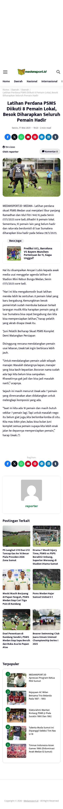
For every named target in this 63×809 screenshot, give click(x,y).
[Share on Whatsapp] (21, 137)
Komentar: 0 (51, 152)
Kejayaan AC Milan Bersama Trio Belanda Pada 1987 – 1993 (40, 695)
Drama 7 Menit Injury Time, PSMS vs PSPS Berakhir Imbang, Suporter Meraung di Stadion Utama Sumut (45, 557)
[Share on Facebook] (8, 137)
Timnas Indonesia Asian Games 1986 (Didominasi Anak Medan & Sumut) (42, 748)
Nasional (32, 81)
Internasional (49, 81)
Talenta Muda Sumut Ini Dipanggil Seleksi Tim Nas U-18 (42, 731)
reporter (31, 506)
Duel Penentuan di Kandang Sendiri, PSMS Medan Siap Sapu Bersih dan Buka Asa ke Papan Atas (16, 640)
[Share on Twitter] (14, 137)
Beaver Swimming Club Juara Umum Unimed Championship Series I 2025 (46, 638)
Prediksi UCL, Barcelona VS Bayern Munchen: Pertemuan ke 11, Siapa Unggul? (38, 253)
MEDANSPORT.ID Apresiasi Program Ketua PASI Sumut (42, 678)
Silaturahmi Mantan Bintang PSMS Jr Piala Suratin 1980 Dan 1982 (40, 713)
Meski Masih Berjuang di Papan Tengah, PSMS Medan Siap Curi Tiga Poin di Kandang (16, 598)
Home (6, 81)
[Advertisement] (31, 33)
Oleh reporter (11, 151)
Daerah (18, 81)
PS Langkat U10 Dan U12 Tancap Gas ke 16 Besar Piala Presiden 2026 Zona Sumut (16, 555)
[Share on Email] (28, 137)
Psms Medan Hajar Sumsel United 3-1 (43, 595)
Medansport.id (31, 801)
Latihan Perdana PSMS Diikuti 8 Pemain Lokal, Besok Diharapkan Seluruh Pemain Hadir (31, 111)
